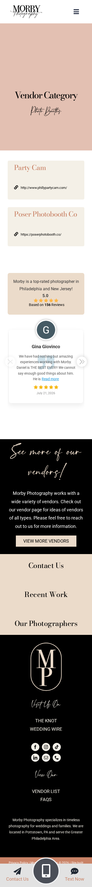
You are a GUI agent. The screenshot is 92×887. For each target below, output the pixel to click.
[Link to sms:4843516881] (74, 871)
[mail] (46, 758)
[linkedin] (35, 758)
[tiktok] (57, 747)
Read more (50, 379)
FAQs (46, 799)
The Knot (46, 720)
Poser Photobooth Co (45, 214)
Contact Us (17, 879)
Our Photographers (46, 623)
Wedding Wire (46, 729)
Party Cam (30, 167)
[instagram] (46, 747)
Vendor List (46, 791)
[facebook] (35, 747)
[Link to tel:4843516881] (46, 871)
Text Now (74, 879)
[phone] (57, 758)
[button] (82, 362)
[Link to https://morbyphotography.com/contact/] (17, 871)
